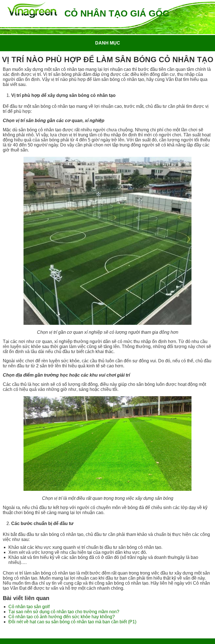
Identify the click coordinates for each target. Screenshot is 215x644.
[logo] (32, 10)
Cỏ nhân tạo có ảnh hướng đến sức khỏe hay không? (61, 616)
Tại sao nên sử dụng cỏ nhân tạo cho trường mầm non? (63, 611)
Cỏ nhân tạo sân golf (29, 606)
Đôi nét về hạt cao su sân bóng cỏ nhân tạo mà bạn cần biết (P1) (72, 621)
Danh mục (107, 43)
